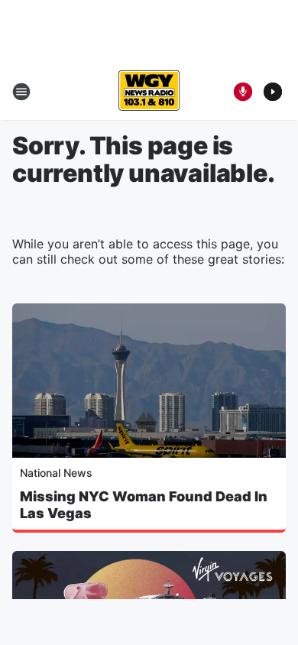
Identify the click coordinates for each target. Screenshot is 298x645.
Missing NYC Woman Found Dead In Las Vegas (143, 504)
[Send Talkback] (243, 92)
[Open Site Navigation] (21, 92)
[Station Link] (149, 91)
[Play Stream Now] (273, 92)
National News (56, 472)
